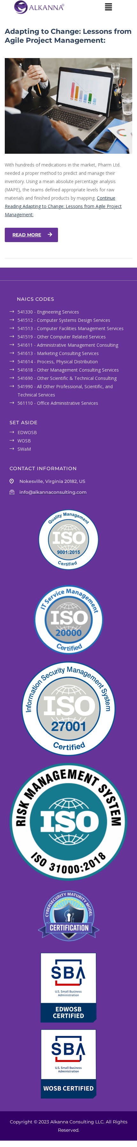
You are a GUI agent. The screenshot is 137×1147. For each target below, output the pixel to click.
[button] (108, 7)
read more (26, 235)
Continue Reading (63, 206)
